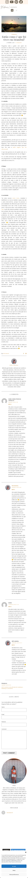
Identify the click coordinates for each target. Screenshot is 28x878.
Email (2, 714)
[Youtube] (12, 2)
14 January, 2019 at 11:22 (13, 604)
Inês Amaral (6, 353)
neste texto (15, 198)
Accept (14, 866)
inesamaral (15, 485)
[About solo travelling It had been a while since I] (6, 829)
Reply (9, 404)
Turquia (14, 34)
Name (3, 707)
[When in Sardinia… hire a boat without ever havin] (6, 834)
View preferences (14, 874)
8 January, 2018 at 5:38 (13, 402)
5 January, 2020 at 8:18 (6, 685)
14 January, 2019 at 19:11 (17, 642)
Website (3, 721)
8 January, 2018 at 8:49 (16, 487)
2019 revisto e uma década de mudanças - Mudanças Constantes (12, 687)
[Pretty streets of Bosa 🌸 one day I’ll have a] (6, 839)
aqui (2, 209)
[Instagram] (7, 2)
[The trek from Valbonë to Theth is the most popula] (6, 824)
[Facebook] (21, 2)
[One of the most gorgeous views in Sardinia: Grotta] (6, 845)
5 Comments (18, 42)
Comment (3, 729)
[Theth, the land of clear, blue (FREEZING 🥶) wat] (6, 818)
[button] (26, 852)
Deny (14, 870)
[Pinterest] (16, 2)
